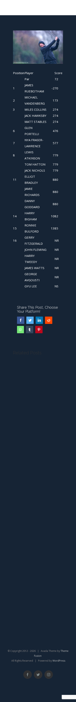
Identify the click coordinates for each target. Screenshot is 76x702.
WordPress (58, 660)
